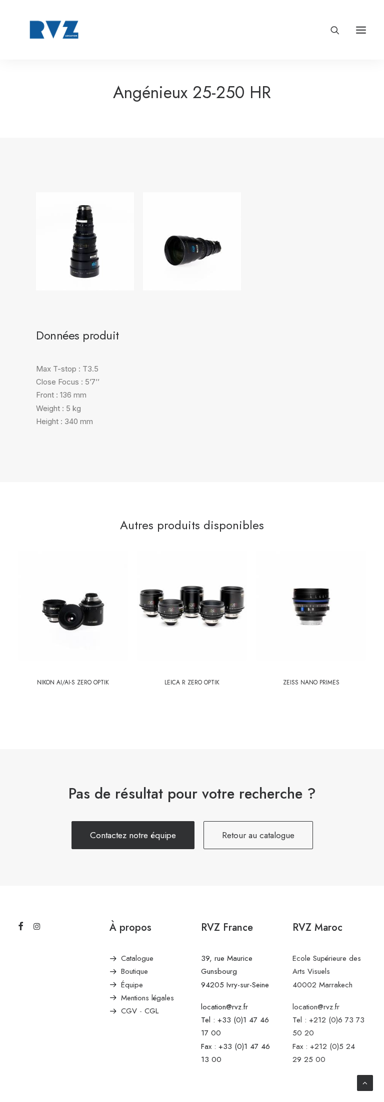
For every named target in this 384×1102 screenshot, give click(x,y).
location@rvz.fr (224, 1006)
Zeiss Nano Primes (311, 682)
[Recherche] (331, 30)
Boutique (134, 971)
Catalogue (137, 958)
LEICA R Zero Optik (192, 682)
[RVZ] (54, 30)
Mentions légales (147, 997)
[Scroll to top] (365, 1082)
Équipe (132, 984)
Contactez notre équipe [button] (133, 835)
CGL (151, 1010)
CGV (129, 1010)
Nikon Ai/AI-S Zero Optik (73, 682)
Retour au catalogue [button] (258, 835)
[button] (361, 30)
